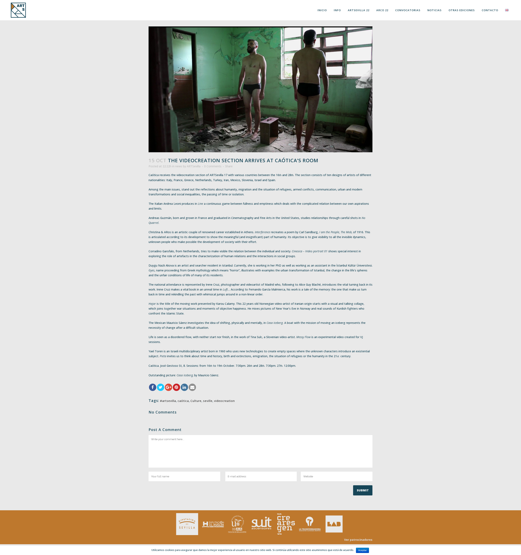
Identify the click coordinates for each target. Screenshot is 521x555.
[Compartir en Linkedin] (184, 387)
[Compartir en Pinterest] (176, 387)
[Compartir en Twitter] (160, 387)
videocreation (224, 401)
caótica (183, 401)
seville (207, 401)
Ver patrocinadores (358, 540)
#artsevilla (168, 401)
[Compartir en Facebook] (152, 387)
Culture (195, 401)
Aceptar (362, 550)
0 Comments (212, 166)
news (178, 166)
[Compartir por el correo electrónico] (192, 387)
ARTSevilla (193, 166)
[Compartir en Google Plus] (168, 387)
